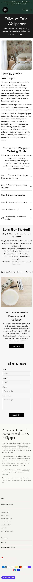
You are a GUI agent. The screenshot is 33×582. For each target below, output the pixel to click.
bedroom (19, 478)
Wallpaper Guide (5, 512)
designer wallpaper (23, 446)
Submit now (16, 415)
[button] (1, 3)
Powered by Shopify (22, 574)
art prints (6, 446)
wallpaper (13, 463)
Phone (5, 387)
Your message (7, 396)
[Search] (23, 9)
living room (13, 478)
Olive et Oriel (11, 574)
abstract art (12, 472)
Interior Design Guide (6, 518)
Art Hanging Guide (5, 522)
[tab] (12, 272)
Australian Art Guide (6, 525)
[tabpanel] (16, 315)
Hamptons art (19, 472)
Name (4, 369)
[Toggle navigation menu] (31, 10)
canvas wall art (12, 446)
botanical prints (5, 472)
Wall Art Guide (5, 515)
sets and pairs (17, 480)
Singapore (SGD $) (10, 558)
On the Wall (4, 528)
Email (5, 378)
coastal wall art (25, 470)
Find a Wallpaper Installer (7, 531)
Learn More (16, 346)
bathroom (24, 478)
